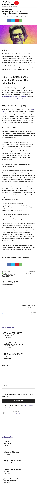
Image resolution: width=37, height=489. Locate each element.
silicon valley (13, 260)
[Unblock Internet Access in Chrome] (26, 444)
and (15, 96)
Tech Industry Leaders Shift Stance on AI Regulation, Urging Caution (27, 306)
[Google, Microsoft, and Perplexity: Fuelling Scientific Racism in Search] (30, 346)
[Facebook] (9, 20)
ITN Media (5, 16)
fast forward (26, 257)
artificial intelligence (11, 257)
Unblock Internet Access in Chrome (11, 442)
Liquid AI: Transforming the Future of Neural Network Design (13, 354)
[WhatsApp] (20, 20)
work (19, 260)
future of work (5, 260)
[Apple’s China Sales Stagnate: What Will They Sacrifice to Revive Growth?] (30, 335)
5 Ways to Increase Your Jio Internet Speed (11, 479)
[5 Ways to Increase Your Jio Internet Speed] (26, 481)
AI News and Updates (7, 9)
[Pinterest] (16, 20)
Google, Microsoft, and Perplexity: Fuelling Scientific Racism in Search (13, 344)
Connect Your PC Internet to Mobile (12, 470)
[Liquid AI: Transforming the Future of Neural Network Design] (30, 356)
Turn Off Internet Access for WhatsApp (12, 461)
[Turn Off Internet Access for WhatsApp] (26, 463)
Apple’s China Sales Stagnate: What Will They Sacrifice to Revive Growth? (13, 334)
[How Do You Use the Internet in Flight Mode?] (26, 453)
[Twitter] (13, 20)
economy (19, 257)
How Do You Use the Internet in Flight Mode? (11, 452)
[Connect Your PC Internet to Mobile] (26, 472)
